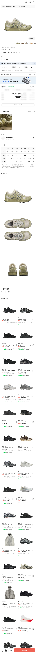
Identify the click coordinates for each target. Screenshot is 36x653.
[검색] (26, 2)
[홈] (29, 2)
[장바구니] (33, 2)
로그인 (18, 96)
